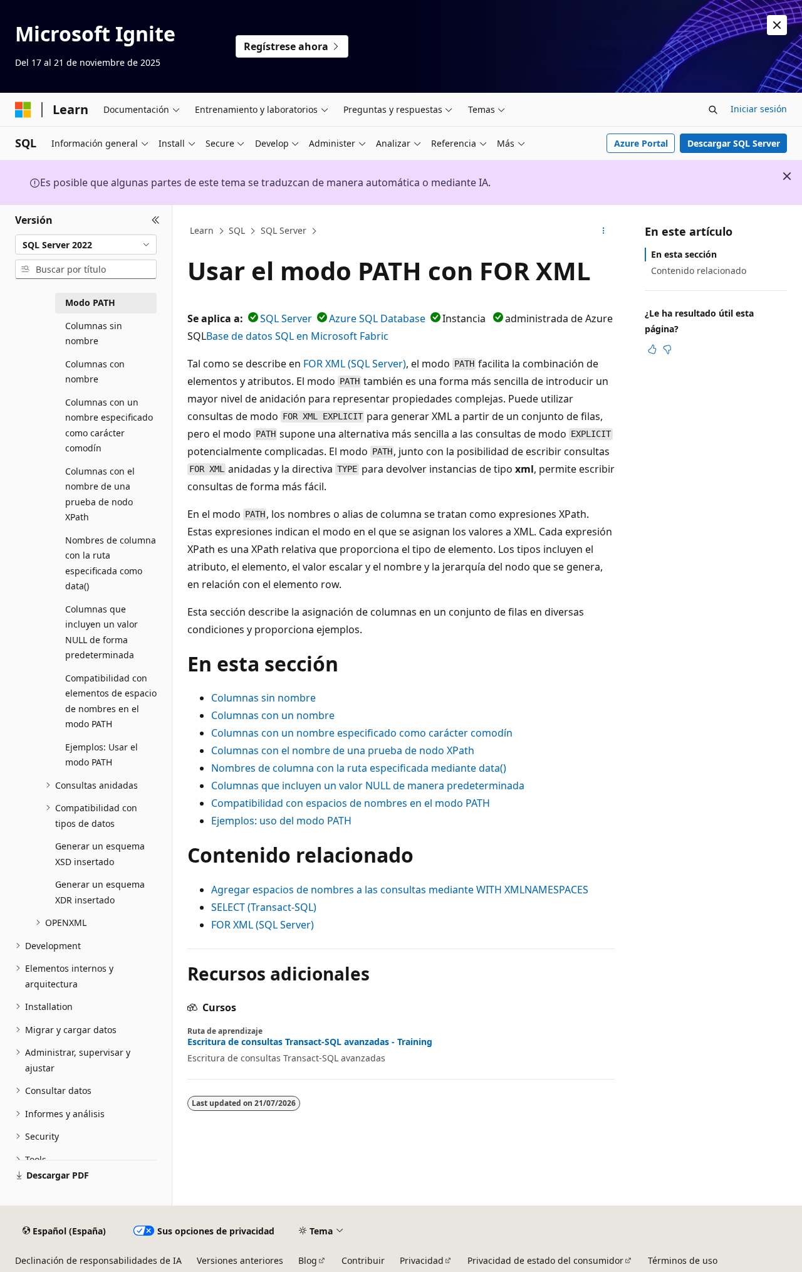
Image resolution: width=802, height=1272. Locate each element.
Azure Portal (641, 143)
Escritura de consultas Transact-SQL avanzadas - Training (309, 1042)
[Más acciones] (604, 231)
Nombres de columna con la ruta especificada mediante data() (358, 768)
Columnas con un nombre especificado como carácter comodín (362, 733)
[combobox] (86, 244)
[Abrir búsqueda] (713, 109)
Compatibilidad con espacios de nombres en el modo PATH (350, 803)
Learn (202, 230)
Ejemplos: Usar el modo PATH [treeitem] (101, 755)
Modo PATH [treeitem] (90, 302)
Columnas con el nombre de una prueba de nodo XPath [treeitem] (100, 494)
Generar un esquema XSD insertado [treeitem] (100, 854)
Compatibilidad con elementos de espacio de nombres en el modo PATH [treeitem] (111, 701)
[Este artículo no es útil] (667, 349)
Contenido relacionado (698, 270)
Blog (307, 1260)
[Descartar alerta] (777, 25)
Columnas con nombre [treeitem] (95, 372)
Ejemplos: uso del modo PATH (281, 821)
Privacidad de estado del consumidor (545, 1260)
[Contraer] (156, 220)
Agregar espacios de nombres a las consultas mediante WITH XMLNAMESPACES (399, 889)
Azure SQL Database (377, 318)
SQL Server (283, 230)
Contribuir (363, 1260)
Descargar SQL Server (733, 143)
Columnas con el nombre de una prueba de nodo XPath (342, 750)
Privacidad (422, 1260)
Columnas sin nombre (263, 698)
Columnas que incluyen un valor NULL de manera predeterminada (367, 785)
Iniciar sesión (759, 109)
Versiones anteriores (240, 1260)
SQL (237, 230)
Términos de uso (682, 1260)
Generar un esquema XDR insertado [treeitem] (100, 892)
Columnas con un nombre (273, 715)
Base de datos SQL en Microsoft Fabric (297, 336)
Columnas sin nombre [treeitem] (93, 333)
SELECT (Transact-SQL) (263, 907)
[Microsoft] (23, 110)
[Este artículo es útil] (652, 349)
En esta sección (684, 254)
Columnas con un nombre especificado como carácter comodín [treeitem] (109, 425)
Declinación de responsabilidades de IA (98, 1260)
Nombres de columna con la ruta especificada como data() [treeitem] (110, 563)
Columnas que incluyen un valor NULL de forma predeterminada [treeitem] (101, 632)
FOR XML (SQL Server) (354, 364)
